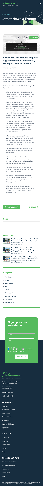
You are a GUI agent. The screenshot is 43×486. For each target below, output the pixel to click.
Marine (7, 290)
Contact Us (5, 437)
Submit (20, 357)
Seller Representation (9, 462)
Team (4, 448)
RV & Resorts (6, 413)
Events (7, 280)
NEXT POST (32, 207)
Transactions (6, 472)
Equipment (8, 299)
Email (10, 340)
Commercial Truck (11, 296)
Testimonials (6, 445)
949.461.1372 (8, 387)
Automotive (9, 283)
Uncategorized (10, 302)
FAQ (3, 476)
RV (6, 286)
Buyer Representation (9, 465)
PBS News (8, 277)
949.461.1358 (8, 388)
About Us (5, 441)
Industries (11, 347)
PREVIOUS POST (12, 207)
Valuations (5, 469)
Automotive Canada (8, 410)
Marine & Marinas (7, 417)
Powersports (9, 293)
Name (10, 334)
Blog (3, 452)
